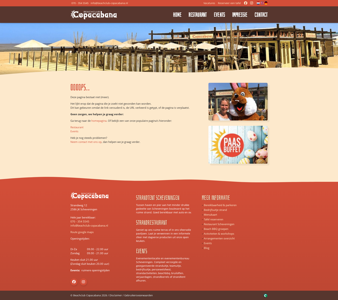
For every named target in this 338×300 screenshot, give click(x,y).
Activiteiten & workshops (219, 233)
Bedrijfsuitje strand (215, 210)
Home (177, 14)
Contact (261, 14)
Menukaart (210, 214)
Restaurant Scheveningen (219, 224)
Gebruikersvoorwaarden (138, 295)
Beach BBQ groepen (216, 229)
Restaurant (198, 14)
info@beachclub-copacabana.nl (89, 225)
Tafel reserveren (213, 219)
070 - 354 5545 (79, 221)
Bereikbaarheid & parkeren (220, 205)
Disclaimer (115, 295)
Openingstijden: (78, 238)
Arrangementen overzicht (219, 238)
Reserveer (229, 3)
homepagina (99, 120)
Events (219, 14)
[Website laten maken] (266, 295)
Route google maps (82, 232)
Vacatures (209, 3)
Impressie (240, 14)
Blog (206, 248)
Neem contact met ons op (86, 142)
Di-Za (73, 249)
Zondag (75, 253)
